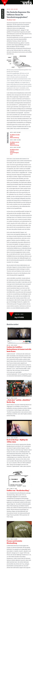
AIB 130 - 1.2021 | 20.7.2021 (12, 9)
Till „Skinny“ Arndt (11, 19)
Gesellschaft (3, 13)
